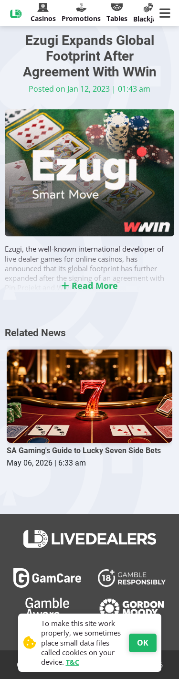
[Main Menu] (166, 13)
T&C (72, 662)
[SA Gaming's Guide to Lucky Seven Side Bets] (90, 396)
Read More (93, 285)
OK (142, 642)
